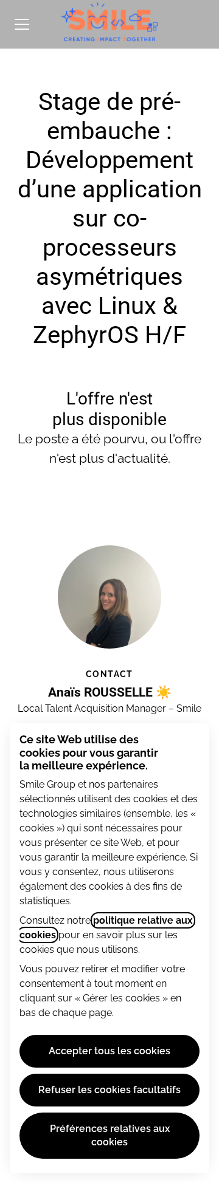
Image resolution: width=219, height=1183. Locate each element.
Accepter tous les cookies (109, 1051)
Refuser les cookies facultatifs (109, 1090)
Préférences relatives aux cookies (110, 1135)
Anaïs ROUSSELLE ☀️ (110, 692)
